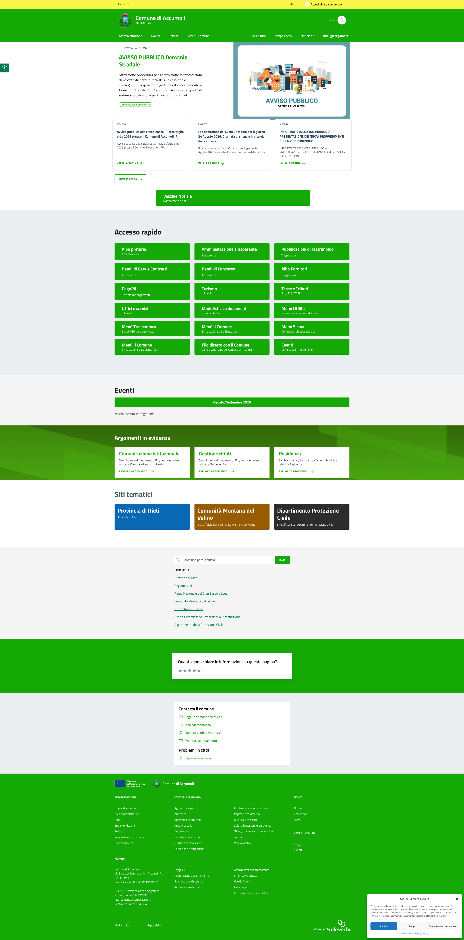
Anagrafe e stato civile (187, 819)
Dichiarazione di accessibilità (251, 893)
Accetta (383, 926)
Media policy (122, 925)
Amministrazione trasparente (251, 870)
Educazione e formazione (189, 849)
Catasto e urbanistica (187, 837)
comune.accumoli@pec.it (136, 899)
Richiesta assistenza (186, 887)
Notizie (298, 808)
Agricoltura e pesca (185, 808)
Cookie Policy (407, 933)
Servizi (173, 35)
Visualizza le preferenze (443, 926)
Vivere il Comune (198, 35)
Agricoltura (258, 35)
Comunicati (300, 814)
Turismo (238, 837)
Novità (155, 35)
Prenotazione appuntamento (191, 875)
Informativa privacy (245, 875)
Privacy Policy (421, 933)
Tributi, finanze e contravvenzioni (254, 831)
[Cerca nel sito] (341, 20)
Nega (412, 926)
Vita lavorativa (243, 843)
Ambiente (180, 814)
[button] (4, 68)
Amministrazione (130, 35)
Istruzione (307, 35)
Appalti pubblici (183, 825)
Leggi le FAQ (181, 870)
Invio (282, 560)
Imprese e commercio (247, 814)
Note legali (240, 887)
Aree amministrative (127, 814)
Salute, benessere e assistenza (252, 825)
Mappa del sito (155, 925)
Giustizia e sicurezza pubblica (251, 808)
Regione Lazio (125, 4)
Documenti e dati (125, 843)
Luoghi (298, 844)
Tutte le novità (128, 179)
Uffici (118, 819)
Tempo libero (283, 35)
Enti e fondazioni (125, 825)
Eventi (298, 850)
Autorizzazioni (182, 831)
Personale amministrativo (130, 837)
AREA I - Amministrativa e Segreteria (137, 891)
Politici (118, 831)
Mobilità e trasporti (245, 819)
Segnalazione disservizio (188, 881)
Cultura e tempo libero (187, 843)
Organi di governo (125, 808)
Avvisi (297, 819)
